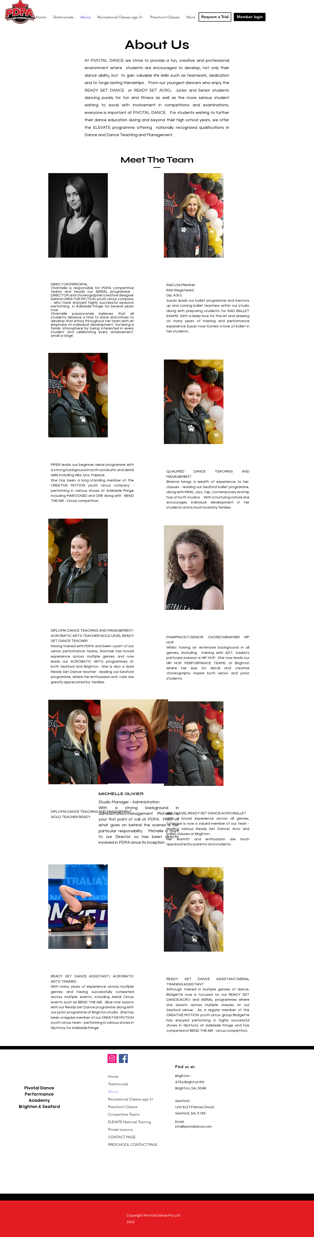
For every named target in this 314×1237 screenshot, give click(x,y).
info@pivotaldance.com (193, 1126)
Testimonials (118, 1084)
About (113, 1091)
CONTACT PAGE (121, 1137)
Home (113, 1076)
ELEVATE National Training (129, 1122)
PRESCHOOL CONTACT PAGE (129, 1144)
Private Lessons (120, 1129)
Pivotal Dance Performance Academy (39, 1094)
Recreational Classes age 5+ (129, 1099)
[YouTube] (194, 1135)
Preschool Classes (122, 1107)
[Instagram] (112, 1058)
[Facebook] (123, 1058)
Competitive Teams (124, 1114)
